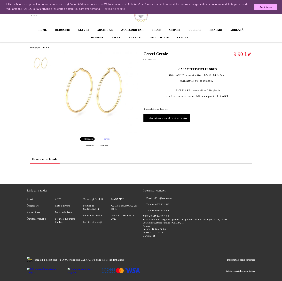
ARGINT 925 (105, 29)
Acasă (30, 199)
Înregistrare (33, 206)
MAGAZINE (117, 199)
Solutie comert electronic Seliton (240, 271)
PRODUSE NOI (159, 37)
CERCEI (174, 29)
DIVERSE (97, 37)
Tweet (107, 139)
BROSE (156, 29)
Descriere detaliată (45, 159)
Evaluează (104, 146)
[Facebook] (145, 243)
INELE (116, 37)
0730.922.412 (162, 204)
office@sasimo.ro (163, 198)
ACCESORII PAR (132, 29)
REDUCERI (62, 29)
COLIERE (194, 29)
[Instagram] (152, 243)
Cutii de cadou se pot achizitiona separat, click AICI (197, 96)
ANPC (58, 199)
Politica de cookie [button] (114, 9)
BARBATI (135, 37)
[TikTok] (159, 243)
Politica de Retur (63, 212)
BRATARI (216, 29)
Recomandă (90, 146)
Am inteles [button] (265, 7)
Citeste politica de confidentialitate (106, 260)
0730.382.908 (162, 210)
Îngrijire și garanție (93, 222)
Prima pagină (35, 48)
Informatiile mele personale (241, 260)
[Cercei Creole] (97, 132)
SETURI (83, 29)
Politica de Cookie (92, 215)
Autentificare (33, 212)
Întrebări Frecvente (36, 219)
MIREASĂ (237, 29)
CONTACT (184, 37)
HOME (43, 29)
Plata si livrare (62, 206)
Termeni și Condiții (93, 199)
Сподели (88, 139)
